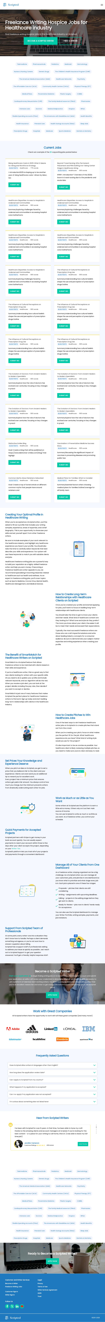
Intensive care (25, 109)
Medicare (49, 131)
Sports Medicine (65, 131)
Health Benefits (86, 116)
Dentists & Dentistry (84, 131)
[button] (102, 4)
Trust (39, 1296)
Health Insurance (22, 124)
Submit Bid (14, 185)
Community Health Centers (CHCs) (56, 86)
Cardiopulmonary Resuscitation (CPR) (28, 101)
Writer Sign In (10, 1295)
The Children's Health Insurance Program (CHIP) (72, 72)
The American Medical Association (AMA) (34, 79)
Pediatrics (55, 64)
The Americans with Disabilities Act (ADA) (59, 116)
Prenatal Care (40, 124)
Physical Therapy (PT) (83, 86)
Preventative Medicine (46, 94)
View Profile (83, 1147)
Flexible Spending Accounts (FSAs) (25, 116)
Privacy (40, 1283)
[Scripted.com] (11, 5)
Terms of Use (42, 1287)
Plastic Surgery (65, 94)
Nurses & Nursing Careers (23, 72)
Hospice (72, 109)
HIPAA (83, 109)
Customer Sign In (11, 1292)
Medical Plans (27, 94)
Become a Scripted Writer (41, 40)
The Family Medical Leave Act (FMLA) (61, 101)
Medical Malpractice (55, 109)
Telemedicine (22, 64)
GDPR (39, 1293)
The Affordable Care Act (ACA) (25, 86)
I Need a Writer (70, 40)
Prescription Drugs (20, 131)
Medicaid (68, 64)
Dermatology (82, 64)
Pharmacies (85, 101)
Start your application (18, 976)
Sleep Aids (84, 124)
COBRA (79, 94)
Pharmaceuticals (39, 64)
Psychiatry (81, 79)
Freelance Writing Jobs (13, 1287)
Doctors (39, 109)
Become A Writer (11, 1283)
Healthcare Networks (63, 79)
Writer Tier (16, 848)
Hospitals (36, 131)
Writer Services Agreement (47, 1290)
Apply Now (52, 995)
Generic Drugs (44, 72)
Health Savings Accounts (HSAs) (63, 124)
